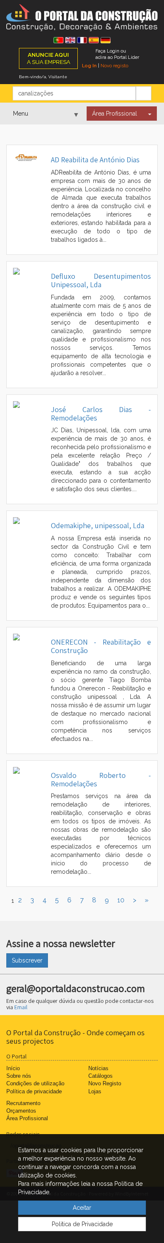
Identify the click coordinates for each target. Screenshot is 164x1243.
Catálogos (100, 1076)
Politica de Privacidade (82, 1224)
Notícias (98, 1068)
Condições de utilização (35, 1083)
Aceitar (82, 1207)
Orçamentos (21, 1111)
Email (20, 1007)
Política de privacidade (34, 1091)
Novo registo (114, 66)
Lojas (94, 1091)
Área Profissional (114, 113)
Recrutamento (23, 1103)
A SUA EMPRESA (48, 58)
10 (120, 900)
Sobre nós (18, 1076)
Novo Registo (104, 1083)
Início (13, 1068)
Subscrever (27, 960)
